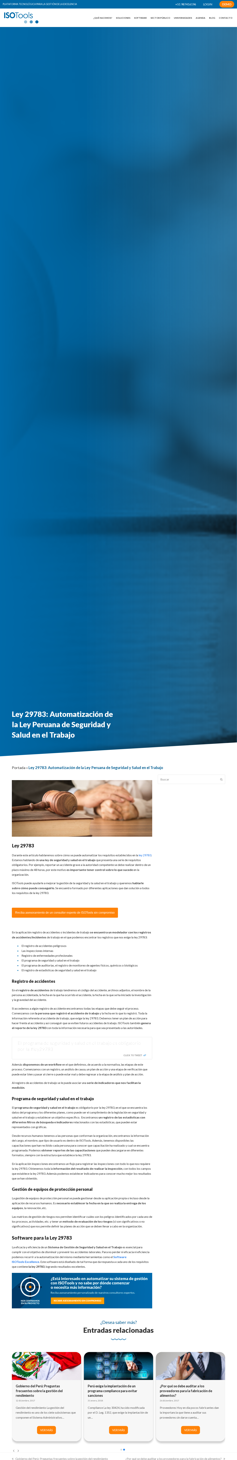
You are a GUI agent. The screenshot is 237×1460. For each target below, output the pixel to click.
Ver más (46, 1430)
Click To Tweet (132, 1055)
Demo (226, 4)
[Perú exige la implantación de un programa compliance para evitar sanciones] (46, 1365)
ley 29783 (145, 855)
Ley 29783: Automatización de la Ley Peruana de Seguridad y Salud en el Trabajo (187, 1390)
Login (207, 4)
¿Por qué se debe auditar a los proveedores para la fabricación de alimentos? (114, 1390)
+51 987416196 (185, 4)
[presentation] (14, 1450)
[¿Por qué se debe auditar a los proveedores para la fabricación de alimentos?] (118, 1365)
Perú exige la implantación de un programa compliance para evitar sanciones (40, 1390)
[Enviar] (221, 779)
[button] (121, 1450)
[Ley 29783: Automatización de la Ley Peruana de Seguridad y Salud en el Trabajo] (190, 1365)
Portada (18, 767)
